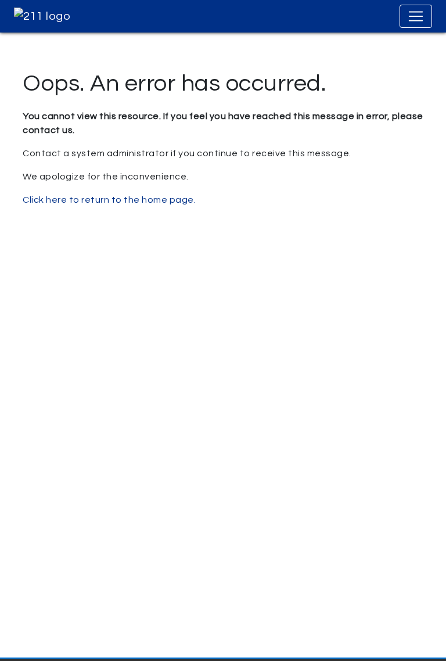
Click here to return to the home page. (109, 199)
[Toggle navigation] (416, 16)
